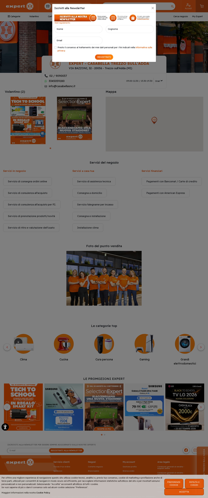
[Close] (153, 8)
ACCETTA (184, 491)
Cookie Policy (43, 492)
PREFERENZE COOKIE (173, 483)
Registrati (104, 57)
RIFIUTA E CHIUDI (194, 483)
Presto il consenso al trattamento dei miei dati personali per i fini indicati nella (105, 49)
